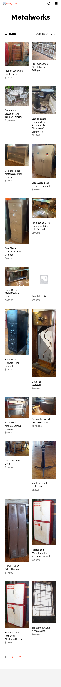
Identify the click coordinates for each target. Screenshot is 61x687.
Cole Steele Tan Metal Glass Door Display (13, 173)
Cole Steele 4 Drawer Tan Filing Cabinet (13, 251)
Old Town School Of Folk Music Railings (40, 67)
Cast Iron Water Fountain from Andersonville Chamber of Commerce (39, 125)
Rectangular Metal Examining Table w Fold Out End (41, 225)
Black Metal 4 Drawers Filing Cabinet (12, 362)
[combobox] (41, 34)
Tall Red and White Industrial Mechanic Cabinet (41, 552)
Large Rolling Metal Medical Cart (12, 293)
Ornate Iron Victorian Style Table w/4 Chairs (13, 113)
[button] (12, 34)
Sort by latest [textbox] (44, 34)
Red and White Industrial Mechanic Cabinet (14, 635)
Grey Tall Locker (39, 296)
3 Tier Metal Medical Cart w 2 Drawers (13, 425)
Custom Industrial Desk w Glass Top (41, 421)
